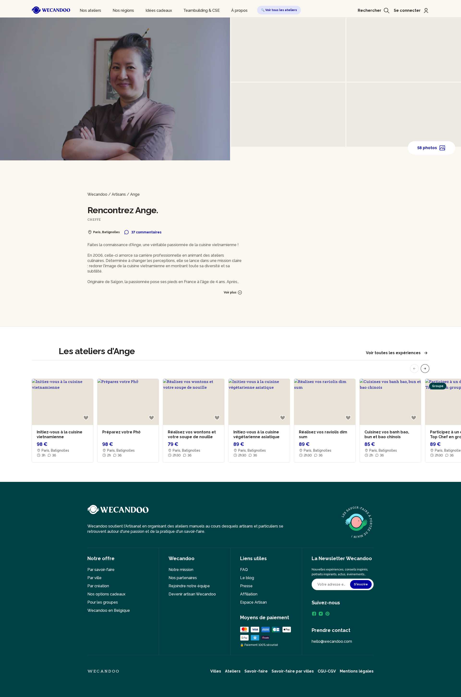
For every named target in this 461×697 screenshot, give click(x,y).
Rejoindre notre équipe (189, 586)
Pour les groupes (102, 602)
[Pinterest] (327, 613)
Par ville (94, 578)
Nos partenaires (183, 578)
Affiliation (248, 594)
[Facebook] (314, 613)
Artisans (119, 194)
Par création (98, 586)
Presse (246, 586)
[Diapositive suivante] (425, 368)
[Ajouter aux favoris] (86, 417)
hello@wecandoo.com (332, 641)
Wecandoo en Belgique (108, 610)
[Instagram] (320, 613)
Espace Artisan (253, 602)
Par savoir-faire (101, 569)
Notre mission (181, 569)
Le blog (247, 578)
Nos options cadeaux (106, 594)
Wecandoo (97, 194)
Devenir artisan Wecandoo (192, 594)
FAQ (244, 569)
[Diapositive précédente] (414, 368)
